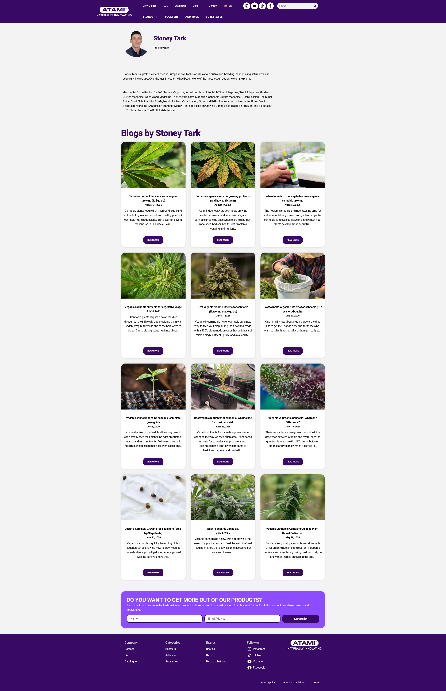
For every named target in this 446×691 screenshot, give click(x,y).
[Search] (315, 6)
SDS (165, 5)
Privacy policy (268, 682)
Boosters (171, 16)
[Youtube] (254, 5)
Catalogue (180, 5)
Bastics (210, 649)
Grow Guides (149, 5)
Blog (195, 5)
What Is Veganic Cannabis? (223, 528)
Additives (192, 16)
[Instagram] (246, 5)
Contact (213, 5)
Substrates (214, 16)
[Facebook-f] (270, 5)
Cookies (316, 682)
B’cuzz (210, 655)
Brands (148, 16)
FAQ (127, 655)
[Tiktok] (262, 5)
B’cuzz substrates (216, 661)
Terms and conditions (293, 682)
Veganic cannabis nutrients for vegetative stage (153, 307)
